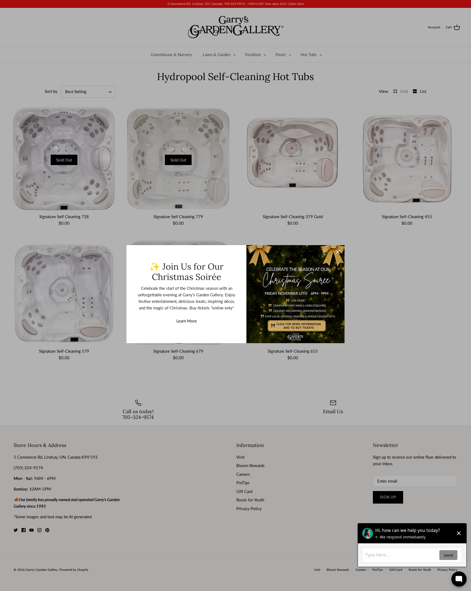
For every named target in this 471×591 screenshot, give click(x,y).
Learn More (186, 320)
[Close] (338, 252)
